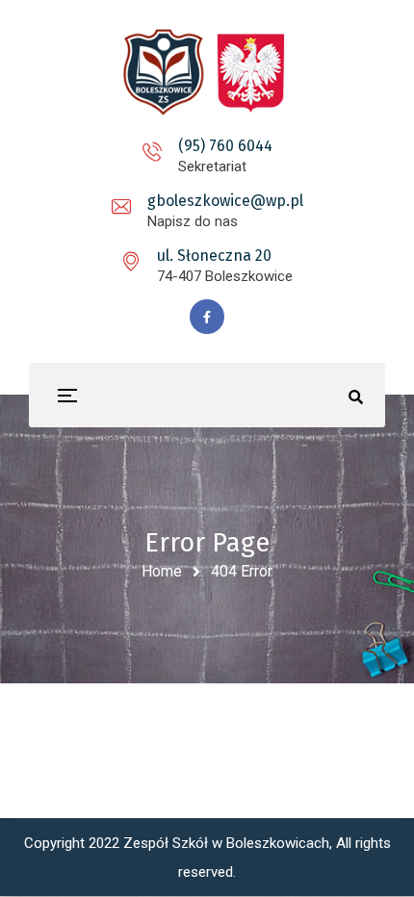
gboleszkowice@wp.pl (225, 201)
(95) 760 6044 (225, 146)
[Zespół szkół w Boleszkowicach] (207, 72)
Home (162, 571)
